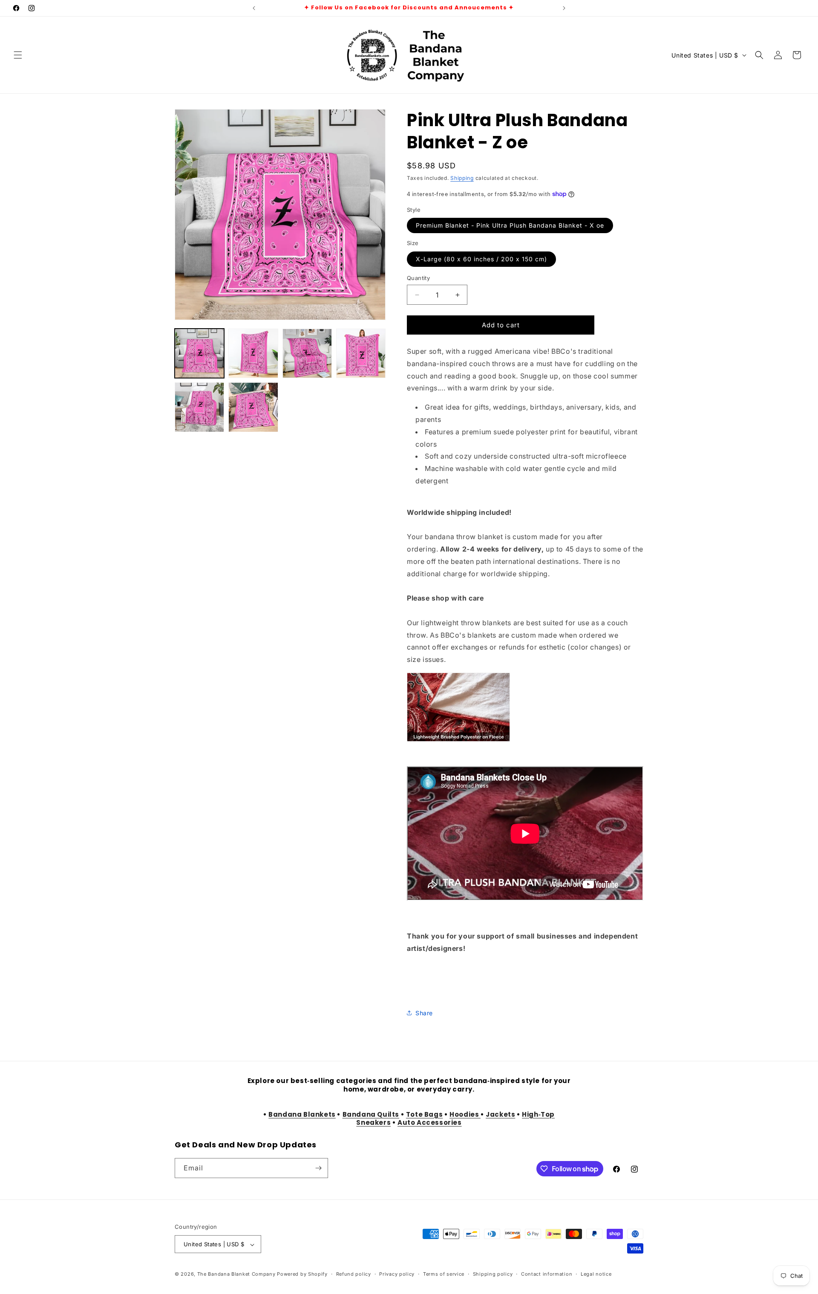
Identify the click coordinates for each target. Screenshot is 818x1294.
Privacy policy (397, 1274)
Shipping (462, 178)
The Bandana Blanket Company (236, 1274)
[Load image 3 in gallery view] (307, 353)
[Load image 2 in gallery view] (253, 353)
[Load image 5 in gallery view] (199, 407)
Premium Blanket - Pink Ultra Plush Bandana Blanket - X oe (510, 225)
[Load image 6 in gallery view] (253, 407)
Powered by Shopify (302, 1274)
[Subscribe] (318, 1168)
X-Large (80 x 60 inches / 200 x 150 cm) (481, 259)
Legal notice (596, 1274)
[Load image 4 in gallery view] (361, 353)
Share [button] (424, 1013)
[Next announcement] (564, 8)
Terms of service (443, 1274)
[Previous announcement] (254, 8)
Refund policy (353, 1274)
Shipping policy (493, 1274)
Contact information (546, 1274)
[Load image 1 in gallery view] (199, 353)
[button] (18, 55)
